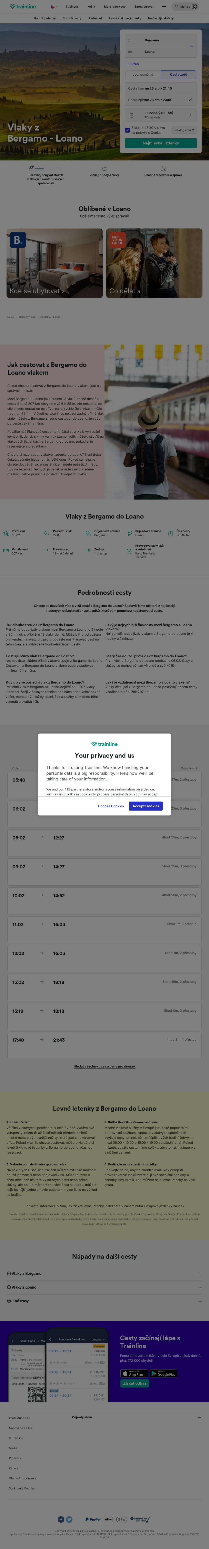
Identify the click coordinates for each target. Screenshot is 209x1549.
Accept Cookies (145, 806)
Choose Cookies (111, 806)
